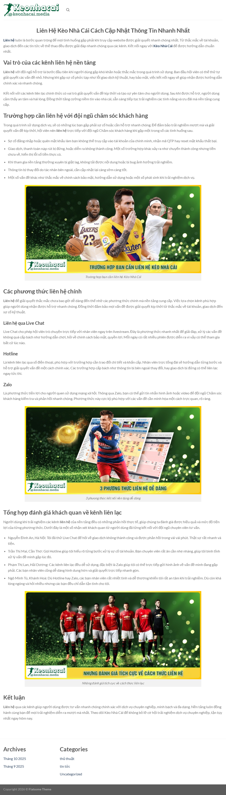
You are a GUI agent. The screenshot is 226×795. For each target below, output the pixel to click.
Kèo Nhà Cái (163, 46)
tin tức (65, 766)
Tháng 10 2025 (14, 758)
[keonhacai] (31, 10)
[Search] (68, 10)
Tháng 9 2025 (13, 766)
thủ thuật (67, 758)
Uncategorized (71, 774)
